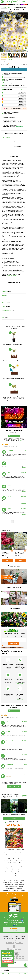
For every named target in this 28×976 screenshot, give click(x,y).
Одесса (8, 855)
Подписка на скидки (8, 884)
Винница (22, 857)
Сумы (22, 860)
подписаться (13, 643)
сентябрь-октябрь (17, 146)
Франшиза (5, 936)
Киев (16, 853)
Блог (5, 880)
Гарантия (22, 880)
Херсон (12, 857)
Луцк (14, 858)
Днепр (13, 855)
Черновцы (13, 872)
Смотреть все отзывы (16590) (14, 786)
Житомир (21, 862)
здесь (20, 440)
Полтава (12, 860)
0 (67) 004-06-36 (17, 920)
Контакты (16, 880)
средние (6, 299)
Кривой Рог (8, 858)
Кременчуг (5, 874)
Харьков (22, 853)
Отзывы (16, 882)
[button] (20, 108)
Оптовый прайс (15, 890)
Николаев (20, 858)
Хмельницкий (8, 862)
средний (9, 291)
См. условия (20, 683)
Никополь (6, 860)
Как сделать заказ (20, 938)
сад (9, 302)
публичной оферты (11, 275)
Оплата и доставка (7, 882)
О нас (10, 880)
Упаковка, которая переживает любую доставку (14, 85)
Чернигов (15, 862)
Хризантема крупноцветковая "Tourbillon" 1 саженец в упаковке (7, 553)
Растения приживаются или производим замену (14, 77)
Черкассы (6, 857)
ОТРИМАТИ (7, 961)
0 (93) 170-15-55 (17, 919)
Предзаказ (19, 888)
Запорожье (19, 855)
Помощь (21, 886)
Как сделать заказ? (10, 888)
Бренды (23, 890)
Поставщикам (6, 890)
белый (17, 141)
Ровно (17, 860)
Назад (4, 7)
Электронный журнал (9, 938)
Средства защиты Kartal (11, 886)
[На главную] (2, 1)
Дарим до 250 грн (19, 884)
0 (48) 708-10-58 (9, 920)
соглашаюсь (7, 645)
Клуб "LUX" (22, 882)
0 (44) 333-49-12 (9, 919)
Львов (17, 857)
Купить (7, 560)
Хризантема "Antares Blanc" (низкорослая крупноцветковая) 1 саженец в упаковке (19, 553)
